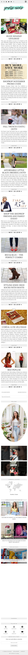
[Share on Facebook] (11, 59)
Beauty (14, 308)
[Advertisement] (14, 587)
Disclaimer (16, 651)
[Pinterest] (6, 1)
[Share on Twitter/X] (13, 59)
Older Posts (6, 392)
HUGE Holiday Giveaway (14, 37)
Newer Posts (22, 392)
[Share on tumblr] (16, 59)
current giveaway (14, 17)
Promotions (14, 63)
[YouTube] (8, 1)
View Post (14, 56)
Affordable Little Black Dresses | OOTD (14, 171)
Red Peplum (14, 370)
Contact (23, 651)
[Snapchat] (13, 1)
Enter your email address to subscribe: (14, 639)
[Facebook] (11, 1)
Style (14, 108)
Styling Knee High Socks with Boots (14, 286)
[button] (26, 1)
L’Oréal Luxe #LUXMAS (14, 327)
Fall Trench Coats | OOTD (14, 127)
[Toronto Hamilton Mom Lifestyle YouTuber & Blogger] (14, 7)
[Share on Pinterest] (15, 59)
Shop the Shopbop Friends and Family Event (14, 216)
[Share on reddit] (19, 59)
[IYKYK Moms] (14, 468)
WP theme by (14, 653)
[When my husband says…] (14, 453)
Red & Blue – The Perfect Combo (14, 256)
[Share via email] (9, 59)
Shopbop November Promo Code (14, 82)
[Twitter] (1, 1)
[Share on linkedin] (18, 59)
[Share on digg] (21, 59)
